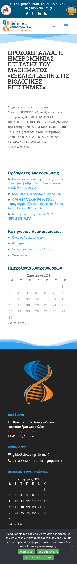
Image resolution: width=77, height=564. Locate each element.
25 (28, 311)
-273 (62, 4)
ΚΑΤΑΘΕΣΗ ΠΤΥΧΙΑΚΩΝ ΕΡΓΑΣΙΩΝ (36, 194)
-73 (40, 461)
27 (46, 311)
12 (37, 299)
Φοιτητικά (19, 243)
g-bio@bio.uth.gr (24, 454)
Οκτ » (22, 323)
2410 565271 (40, 4)
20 (46, 305)
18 (28, 305)
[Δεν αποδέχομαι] (72, 546)
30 (11, 317)
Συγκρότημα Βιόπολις (23, 431)
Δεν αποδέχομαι (48, 551)
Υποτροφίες (20, 255)
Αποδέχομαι (26, 551)
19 (37, 305)
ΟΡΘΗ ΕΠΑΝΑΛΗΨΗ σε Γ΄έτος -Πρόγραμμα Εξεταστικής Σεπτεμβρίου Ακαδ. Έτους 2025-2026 (35, 203)
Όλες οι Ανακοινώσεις (28, 237)
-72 (35, 461)
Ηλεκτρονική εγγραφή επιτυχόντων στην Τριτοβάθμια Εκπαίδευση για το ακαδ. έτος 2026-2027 (35, 183)
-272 (54, 4)
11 (28, 299)
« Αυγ (12, 323)
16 (11, 305)
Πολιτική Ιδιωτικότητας (38, 557)
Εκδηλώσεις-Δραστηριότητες (32, 249)
